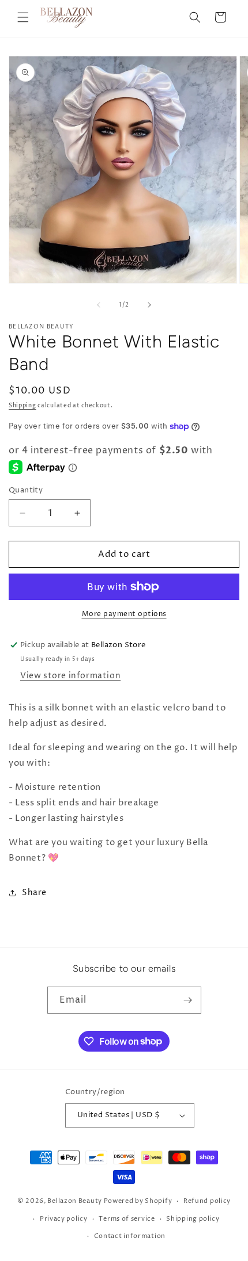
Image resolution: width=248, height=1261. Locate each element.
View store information (70, 675)
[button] (23, 17)
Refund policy (207, 1201)
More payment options (124, 614)
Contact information (130, 1236)
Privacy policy (64, 1218)
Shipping (22, 406)
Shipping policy (193, 1218)
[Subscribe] (188, 1000)
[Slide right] (149, 305)
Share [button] (34, 892)
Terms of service (127, 1218)
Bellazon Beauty (74, 1201)
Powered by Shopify (138, 1201)
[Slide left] (98, 305)
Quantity (26, 490)
